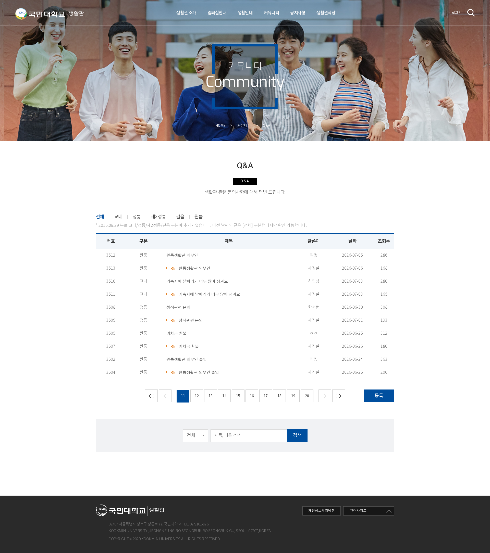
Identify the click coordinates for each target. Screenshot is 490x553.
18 (279, 396)
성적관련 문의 (178, 307)
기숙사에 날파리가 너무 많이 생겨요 (197, 281)
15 (238, 396)
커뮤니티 (271, 12)
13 (211, 396)
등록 (379, 395)
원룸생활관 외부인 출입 (186, 359)
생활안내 (245, 12)
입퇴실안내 (216, 12)
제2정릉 (158, 216)
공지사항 (297, 12)
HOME (222, 126)
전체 (100, 216)
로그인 (457, 13)
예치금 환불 (176, 333)
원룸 (198, 216)
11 (183, 396)
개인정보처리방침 (321, 511)
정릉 (136, 216)
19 (293, 396)
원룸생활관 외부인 (182, 255)
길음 (180, 216)
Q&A (266, 126)
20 (307, 396)
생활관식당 (325, 12)
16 (252, 396)
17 (266, 396)
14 (224, 396)
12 (197, 396)
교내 (118, 216)
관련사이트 (358, 511)
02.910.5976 (199, 524)
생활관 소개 (186, 12)
